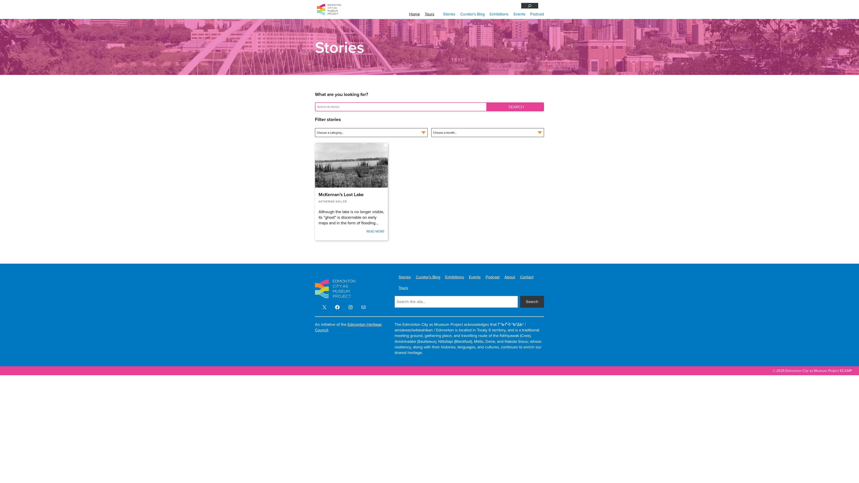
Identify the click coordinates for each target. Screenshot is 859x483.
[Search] (529, 5)
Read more (375, 231)
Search (532, 302)
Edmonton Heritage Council (348, 327)
